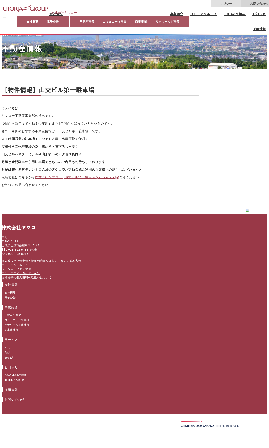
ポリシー (226, 3)
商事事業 (141, 21)
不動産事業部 (13, 315)
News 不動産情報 (15, 375)
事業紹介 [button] (176, 13)
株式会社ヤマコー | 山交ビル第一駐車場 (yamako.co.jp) (77, 177)
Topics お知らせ (14, 380)
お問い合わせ (259, 3)
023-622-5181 (18, 249)
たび (7, 352)
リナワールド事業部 (17, 325)
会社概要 (32, 21)
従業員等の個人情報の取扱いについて (27, 277)
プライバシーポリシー (16, 265)
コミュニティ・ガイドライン (21, 273)
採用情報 (259, 28)
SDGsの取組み (235, 13)
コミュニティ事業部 (17, 320)
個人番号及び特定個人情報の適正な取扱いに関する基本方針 (41, 261)
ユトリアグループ (203, 13)
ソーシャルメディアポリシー (21, 269)
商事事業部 (11, 330)
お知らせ (259, 13)
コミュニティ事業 (115, 21)
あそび (9, 357)
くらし (9, 347)
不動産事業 (87, 21)
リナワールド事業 (167, 21)
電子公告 (53, 21)
